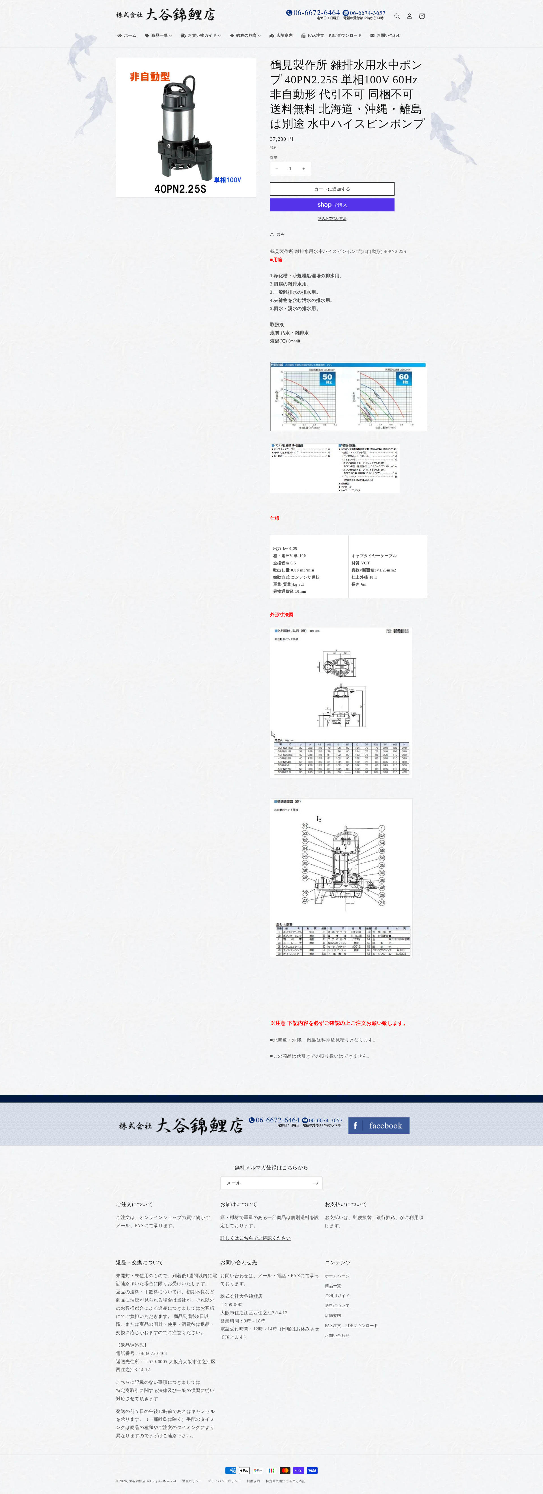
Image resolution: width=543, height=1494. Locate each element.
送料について (337, 1306)
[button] (397, 16)
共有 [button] (281, 234)
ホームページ (337, 1276)
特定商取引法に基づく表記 (285, 1481)
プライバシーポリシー (224, 1481)
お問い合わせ (337, 1335)
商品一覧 (333, 1286)
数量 (274, 157)
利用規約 (253, 1481)
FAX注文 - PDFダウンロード (351, 1326)
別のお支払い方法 (332, 218)
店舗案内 (333, 1315)
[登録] (316, 1183)
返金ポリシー (192, 1481)
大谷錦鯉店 (137, 1481)
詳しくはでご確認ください (255, 1238)
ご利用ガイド (337, 1296)
